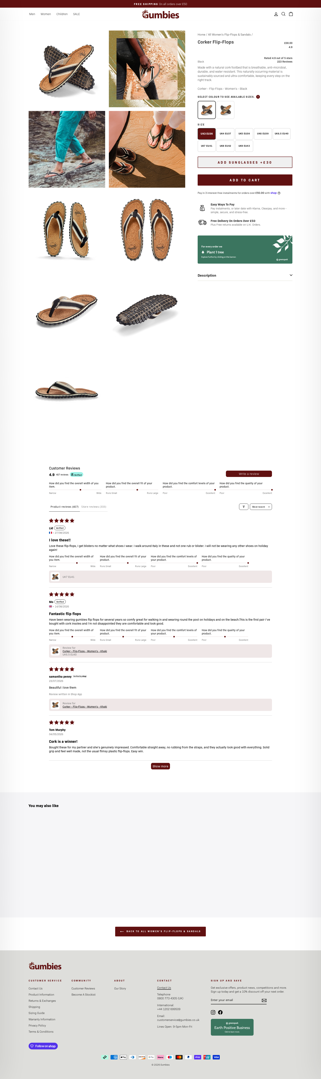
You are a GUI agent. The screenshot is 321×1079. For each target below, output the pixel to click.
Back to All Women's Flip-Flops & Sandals (163, 931)
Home (201, 34)
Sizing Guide (37, 1013)
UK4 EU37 (225, 133)
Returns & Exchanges (42, 1000)
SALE (76, 14)
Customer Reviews (83, 988)
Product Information (41, 994)
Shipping (34, 1006)
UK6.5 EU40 (281, 133)
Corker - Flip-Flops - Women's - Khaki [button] (85, 651)
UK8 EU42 (225, 145)
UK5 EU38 (244, 133)
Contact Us (36, 988)
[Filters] (243, 507)
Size (201, 124)
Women (46, 14)
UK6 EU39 (263, 133)
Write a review (249, 474)
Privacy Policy (37, 1025)
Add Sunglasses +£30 (245, 162)
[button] (55, 576)
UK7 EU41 (207, 145)
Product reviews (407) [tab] (64, 506)
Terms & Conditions (41, 1031)
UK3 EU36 (207, 133)
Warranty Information (42, 1019)
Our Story (120, 988)
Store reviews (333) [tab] (93, 506)
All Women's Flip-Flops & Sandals (229, 34)
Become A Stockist (83, 994)
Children (62, 14)
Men (32, 14)
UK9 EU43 (244, 145)
